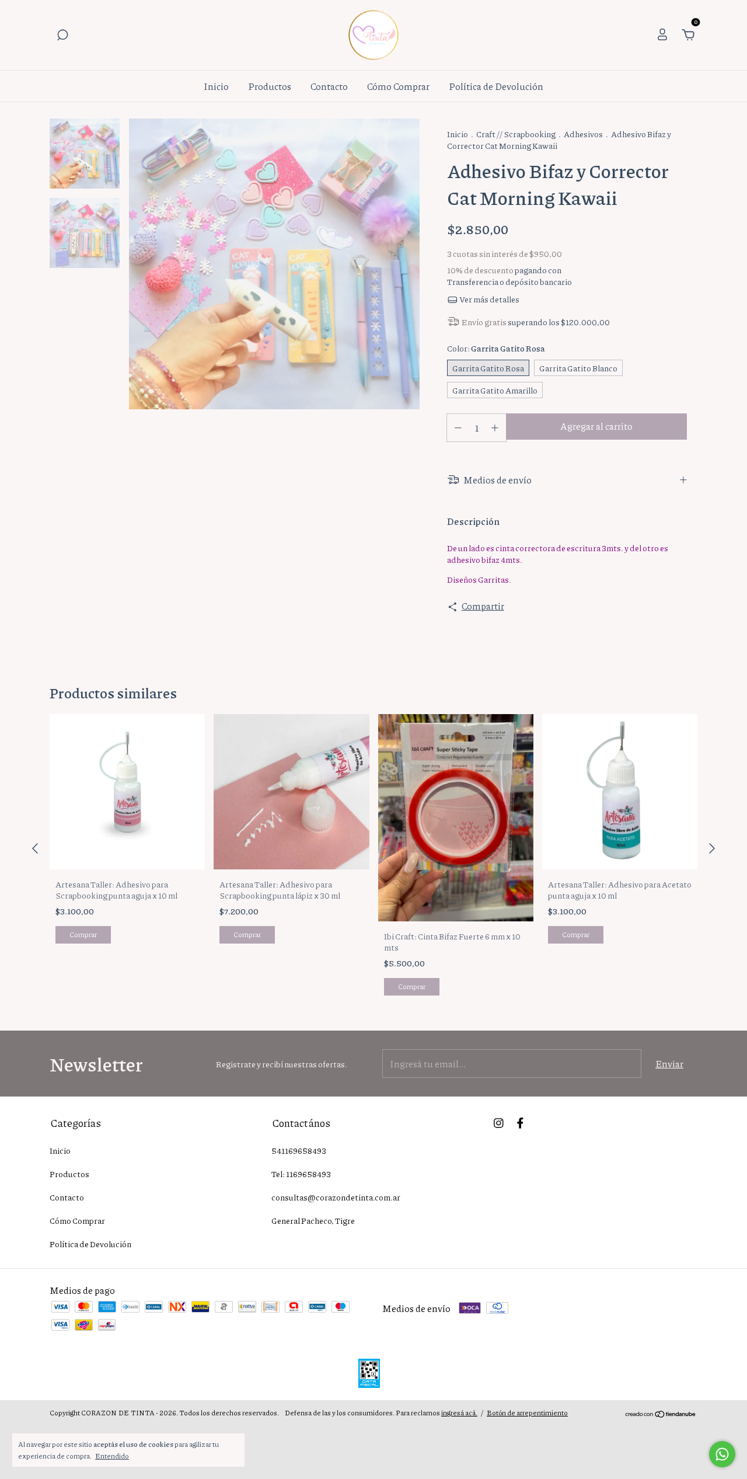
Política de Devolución (496, 86)
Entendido (112, 1455)
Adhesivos (583, 134)
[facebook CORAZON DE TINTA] (520, 1122)
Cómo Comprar (398, 86)
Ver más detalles (488, 299)
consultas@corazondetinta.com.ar (335, 1197)
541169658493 (298, 1150)
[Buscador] (62, 35)
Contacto (329, 86)
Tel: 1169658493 (301, 1173)
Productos (269, 86)
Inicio (216, 86)
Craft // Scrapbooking (516, 134)
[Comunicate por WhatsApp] (722, 1454)
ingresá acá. (459, 1413)
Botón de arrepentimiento (527, 1413)
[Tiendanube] (660, 1414)
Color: (496, 348)
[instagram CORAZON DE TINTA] (498, 1122)
